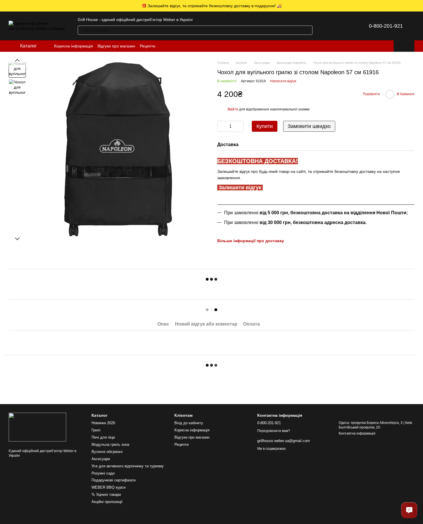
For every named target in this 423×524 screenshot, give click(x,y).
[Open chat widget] (409, 510)
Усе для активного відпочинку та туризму (128, 466)
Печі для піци (103, 437)
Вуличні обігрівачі (107, 452)
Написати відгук (283, 81)
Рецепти (147, 46)
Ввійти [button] (233, 109)
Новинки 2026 (103, 423)
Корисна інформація (73, 46)
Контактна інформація (357, 433)
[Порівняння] (328, 25)
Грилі (96, 430)
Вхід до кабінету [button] (188, 423)
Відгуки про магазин (116, 46)
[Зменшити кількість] (222, 126)
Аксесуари (101, 459)
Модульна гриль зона (110, 444)
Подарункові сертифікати (114, 480)
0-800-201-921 (386, 25)
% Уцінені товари (106, 494)
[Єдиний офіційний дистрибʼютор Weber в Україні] (37, 427)
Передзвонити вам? (273, 431)
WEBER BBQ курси (108, 487)
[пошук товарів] (308, 30)
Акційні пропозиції (107, 502)
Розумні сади (103, 473)
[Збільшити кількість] (239, 126)
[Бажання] (343, 25)
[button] (418, 5)
